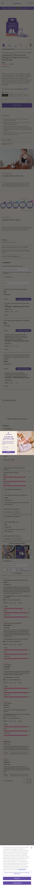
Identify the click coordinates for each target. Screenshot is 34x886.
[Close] (31, 848)
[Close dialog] (33, 431)
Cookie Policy (22, 869)
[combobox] (8, 447)
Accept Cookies (17, 883)
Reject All (17, 878)
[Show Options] (14, 447)
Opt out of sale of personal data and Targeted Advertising (17, 873)
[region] (17, 865)
